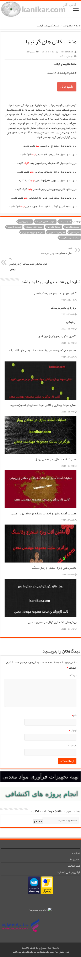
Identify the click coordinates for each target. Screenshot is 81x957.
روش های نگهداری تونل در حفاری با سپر (52, 622)
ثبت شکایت (74, 865)
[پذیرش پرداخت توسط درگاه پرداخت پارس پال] (34, 886)
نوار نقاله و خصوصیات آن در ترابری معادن (28, 264)
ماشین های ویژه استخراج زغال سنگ (54, 568)
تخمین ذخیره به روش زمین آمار (57, 336)
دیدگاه (73, 675)
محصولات (68, 25)
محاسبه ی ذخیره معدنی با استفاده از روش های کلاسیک (42, 350)
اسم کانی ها (65, 221)
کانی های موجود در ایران (32, 232)
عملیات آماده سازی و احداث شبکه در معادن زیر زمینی (43, 513)
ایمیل (72, 730)
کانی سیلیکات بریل (57, 232)
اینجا (26, 197)
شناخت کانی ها (14, 227)
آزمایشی (71, 322)
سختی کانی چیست (34, 227)
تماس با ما (75, 859)
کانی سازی (74, 232)
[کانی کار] (40, 9)
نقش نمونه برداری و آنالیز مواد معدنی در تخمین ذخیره (43, 405)
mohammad (67, 51)
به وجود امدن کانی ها (46, 221)
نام (74, 715)
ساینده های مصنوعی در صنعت (55, 250)
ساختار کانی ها (54, 227)
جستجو (38, 821)
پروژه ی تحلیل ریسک (63, 307)
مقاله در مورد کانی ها (70, 238)
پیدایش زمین (25, 221)
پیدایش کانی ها (72, 227)
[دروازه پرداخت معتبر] (47, 886)
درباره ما (75, 853)
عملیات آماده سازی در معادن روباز (56, 459)
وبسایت (72, 745)
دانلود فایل (66, 86)
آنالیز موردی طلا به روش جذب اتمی (55, 293)
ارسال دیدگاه (66, 56)
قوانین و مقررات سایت (68, 872)
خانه (78, 25)
